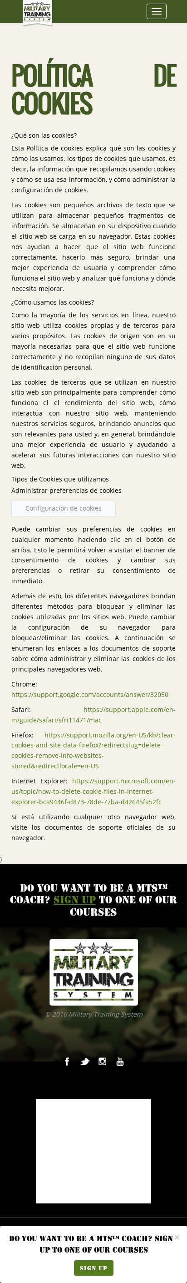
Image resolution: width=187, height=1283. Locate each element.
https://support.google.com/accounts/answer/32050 (89, 695)
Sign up (94, 1268)
